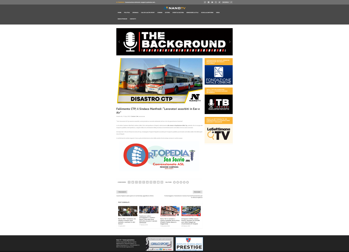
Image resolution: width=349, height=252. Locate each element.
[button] (174, 41)
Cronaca (135, 12)
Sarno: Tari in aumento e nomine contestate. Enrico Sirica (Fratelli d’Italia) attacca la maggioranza (169, 221)
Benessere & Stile (192, 12)
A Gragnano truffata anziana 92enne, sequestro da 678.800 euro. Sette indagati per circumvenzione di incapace (190, 221)
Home (119, 12)
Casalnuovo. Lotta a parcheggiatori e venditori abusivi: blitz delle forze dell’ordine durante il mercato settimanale (148, 219)
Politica (127, 12)
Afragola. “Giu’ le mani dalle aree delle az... (137, 2)
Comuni (159, 12)
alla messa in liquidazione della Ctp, (177, 125)
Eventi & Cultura (178, 12)
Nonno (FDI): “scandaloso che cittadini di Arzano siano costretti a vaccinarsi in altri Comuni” (127, 221)
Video (218, 12)
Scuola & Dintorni (207, 12)
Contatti (133, 19)
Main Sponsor (122, 19)
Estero (167, 12)
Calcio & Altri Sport (148, 12)
